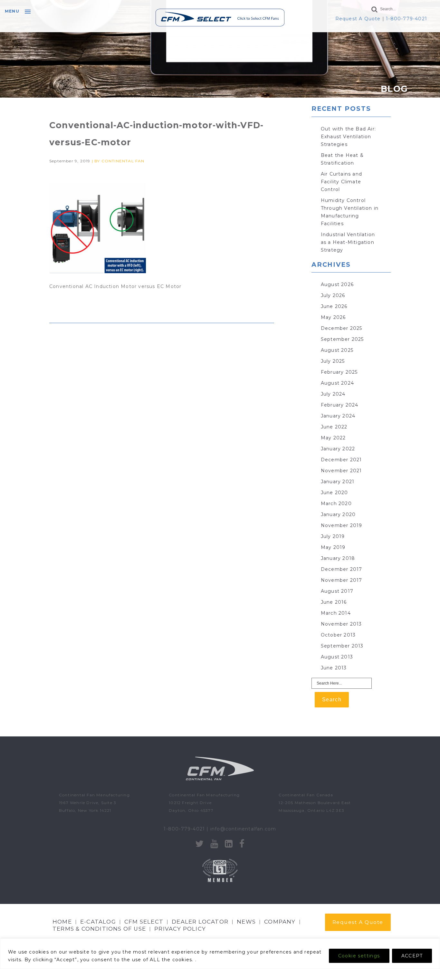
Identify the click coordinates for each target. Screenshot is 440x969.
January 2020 (338, 514)
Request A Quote (358, 19)
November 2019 (341, 525)
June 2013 (334, 668)
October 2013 (338, 635)
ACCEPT (412, 956)
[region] (220, 953)
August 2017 (337, 591)
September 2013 (342, 646)
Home (62, 921)
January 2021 (337, 481)
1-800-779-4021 (406, 19)
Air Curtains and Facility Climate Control (341, 181)
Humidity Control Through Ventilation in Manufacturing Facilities (349, 211)
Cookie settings (359, 956)
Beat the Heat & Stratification (342, 159)
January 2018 (338, 558)
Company (279, 921)
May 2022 (333, 438)
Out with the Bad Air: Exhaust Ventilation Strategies (348, 136)
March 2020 (336, 503)
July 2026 (333, 295)
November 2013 (341, 624)
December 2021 (341, 460)
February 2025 (339, 372)
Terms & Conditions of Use (99, 929)
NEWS (246, 921)
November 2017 (341, 580)
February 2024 (340, 405)
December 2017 (341, 569)
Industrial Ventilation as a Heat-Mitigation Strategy (348, 242)
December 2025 (341, 328)
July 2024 (333, 394)
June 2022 (334, 427)
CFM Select (143, 921)
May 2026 (333, 317)
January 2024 (338, 416)
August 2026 (337, 284)
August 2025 (337, 350)
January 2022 (338, 449)
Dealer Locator (200, 921)
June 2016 (334, 602)
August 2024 (337, 383)
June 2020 (334, 492)
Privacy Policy (180, 929)
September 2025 (342, 339)
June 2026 (334, 306)
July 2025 (333, 361)
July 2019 (333, 536)
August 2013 (337, 657)
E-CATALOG (98, 921)
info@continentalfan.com (243, 829)
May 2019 (333, 547)
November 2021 (341, 471)
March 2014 (336, 613)
